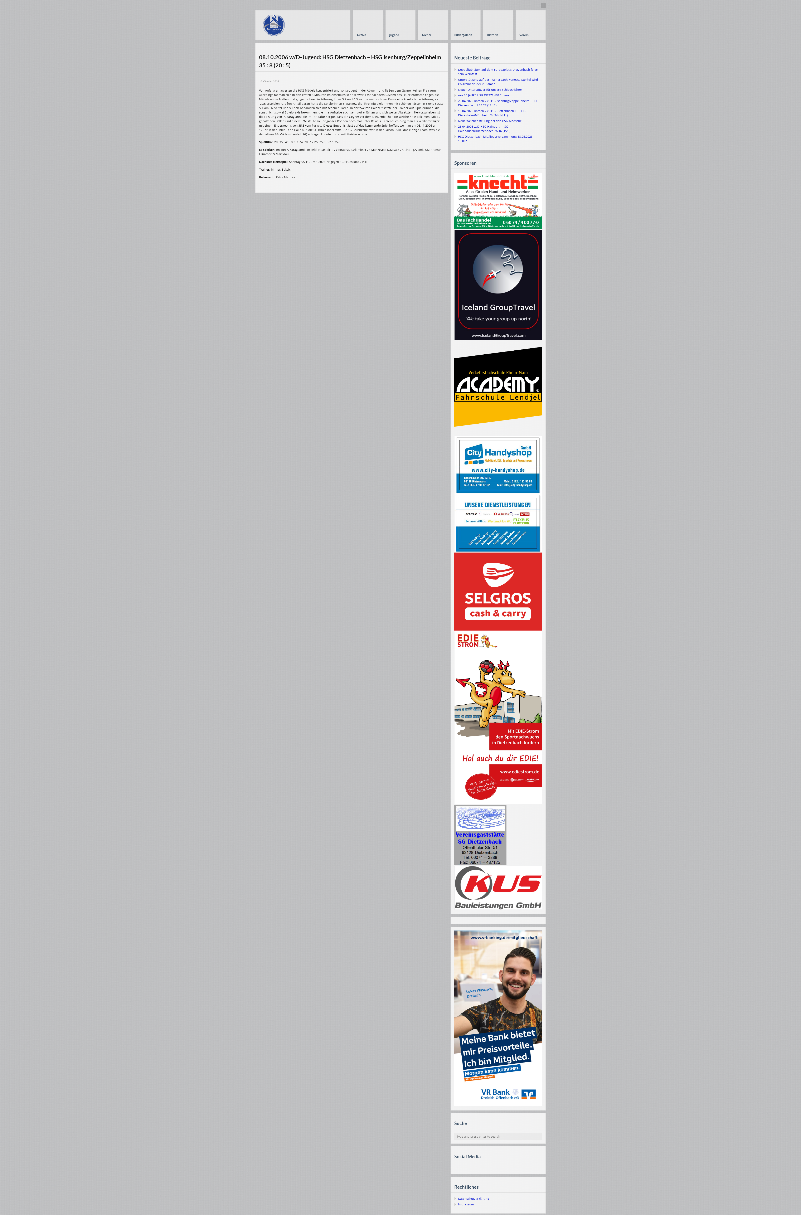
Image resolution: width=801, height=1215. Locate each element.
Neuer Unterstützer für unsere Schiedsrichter (490, 90)
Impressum (466, 1204)
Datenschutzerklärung (473, 1199)
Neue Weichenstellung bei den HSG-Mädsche (490, 121)
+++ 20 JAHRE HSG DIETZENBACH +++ (483, 95)
